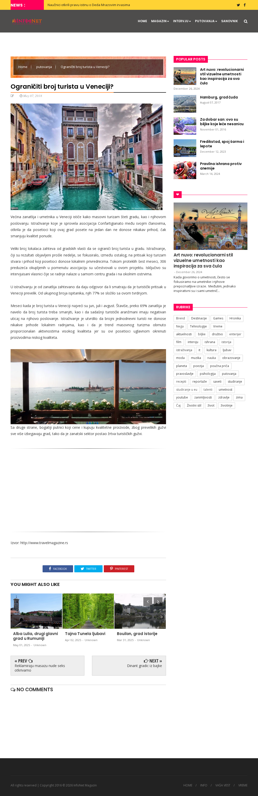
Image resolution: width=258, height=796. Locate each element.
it (199, 350)
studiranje (235, 381)
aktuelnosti (184, 334)
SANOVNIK (229, 21)
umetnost (225, 389)
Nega (180, 326)
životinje (227, 405)
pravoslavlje (185, 374)
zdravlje (224, 397)
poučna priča (219, 366)
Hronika (235, 318)
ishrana (210, 342)
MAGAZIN (159, 21)
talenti (208, 389)
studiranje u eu (186, 389)
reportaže (199, 381)
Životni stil (194, 405)
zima (239, 397)
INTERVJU (180, 21)
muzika (196, 358)
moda (180, 358)
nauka (211, 358)
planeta (181, 366)
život (211, 405)
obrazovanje (231, 358)
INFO (203, 785)
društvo (217, 334)
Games (218, 318)
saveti (217, 381)
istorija (226, 342)
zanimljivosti (203, 397)
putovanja (44, 66)
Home (23, 66)
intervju (193, 342)
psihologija (208, 374)
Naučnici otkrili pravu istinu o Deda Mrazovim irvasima (89, 5)
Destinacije (199, 318)
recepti (181, 381)
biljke (202, 334)
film (178, 342)
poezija (198, 366)
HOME (142, 21)
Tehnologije (198, 326)
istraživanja (184, 350)
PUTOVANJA (205, 21)
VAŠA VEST (222, 785)
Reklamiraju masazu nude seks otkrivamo (40, 668)
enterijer (235, 334)
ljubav (227, 350)
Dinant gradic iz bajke (144, 665)
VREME (242, 785)
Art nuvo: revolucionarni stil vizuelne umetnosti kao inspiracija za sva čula (203, 260)
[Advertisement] (88, 491)
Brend (180, 318)
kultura (211, 350)
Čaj (178, 405)
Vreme (217, 326)
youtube (182, 397)
